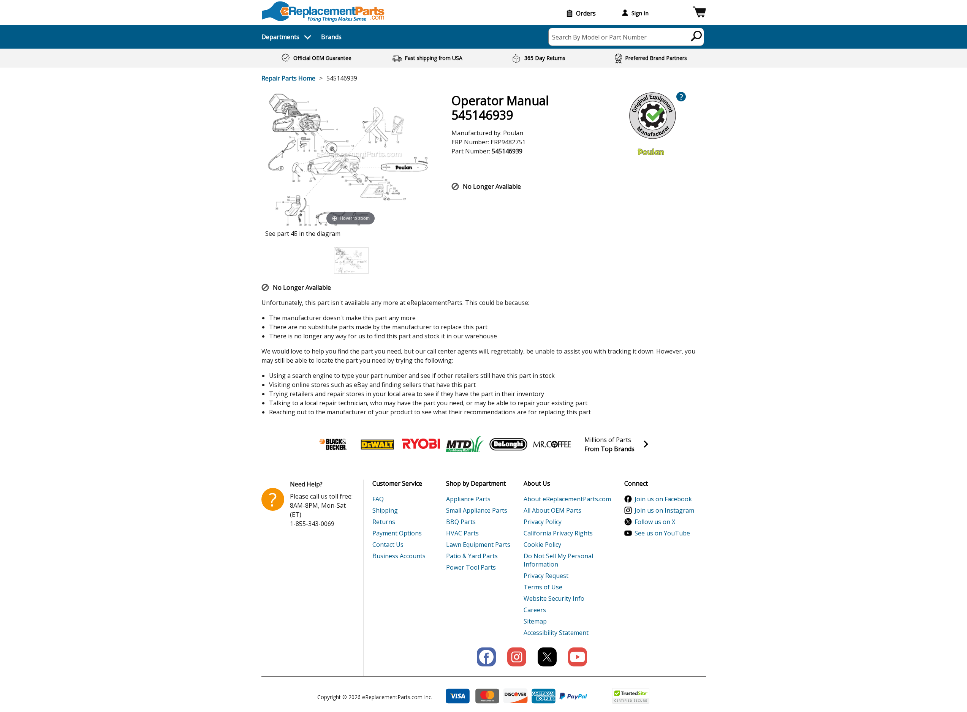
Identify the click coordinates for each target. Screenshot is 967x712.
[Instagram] (516, 656)
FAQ (378, 499)
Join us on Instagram (664, 510)
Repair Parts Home (288, 78)
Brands (331, 37)
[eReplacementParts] (323, 11)
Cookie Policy (542, 544)
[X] (547, 656)
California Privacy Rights (558, 533)
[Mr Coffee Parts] (552, 444)
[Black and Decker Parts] (334, 444)
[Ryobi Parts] (421, 444)
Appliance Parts (468, 499)
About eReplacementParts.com (567, 499)
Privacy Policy (543, 522)
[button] (699, 13)
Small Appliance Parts (476, 510)
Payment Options (397, 533)
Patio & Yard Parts (472, 556)
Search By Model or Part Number (599, 37)
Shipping (385, 510)
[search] (696, 35)
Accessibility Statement (556, 632)
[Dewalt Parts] (377, 444)
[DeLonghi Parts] (508, 444)
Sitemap (535, 621)
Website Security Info (554, 598)
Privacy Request (546, 575)
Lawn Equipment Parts (478, 544)
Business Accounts (399, 556)
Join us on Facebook (663, 499)
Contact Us (388, 544)
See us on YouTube (662, 533)
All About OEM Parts (552, 510)
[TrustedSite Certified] (631, 696)
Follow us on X (655, 522)
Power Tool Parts (471, 567)
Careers (535, 610)
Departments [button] (280, 37)
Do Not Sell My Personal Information (558, 560)
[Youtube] (577, 656)
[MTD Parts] (465, 444)
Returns (383, 522)
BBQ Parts (461, 522)
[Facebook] (486, 656)
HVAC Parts (462, 533)
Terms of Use (543, 587)
